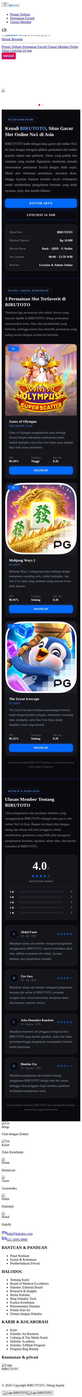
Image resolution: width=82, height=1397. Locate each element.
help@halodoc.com (17, 1233)
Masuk (7, 39)
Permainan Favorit (22, 18)
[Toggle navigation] (5, 4)
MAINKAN (41, 470)
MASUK (8, 56)
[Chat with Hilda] (27, 1393)
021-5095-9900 (14, 1239)
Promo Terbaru (20, 14)
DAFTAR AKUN (41, 203)
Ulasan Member (20, 22)
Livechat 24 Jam (21, 50)
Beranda (17, 39)
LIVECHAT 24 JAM (41, 215)
